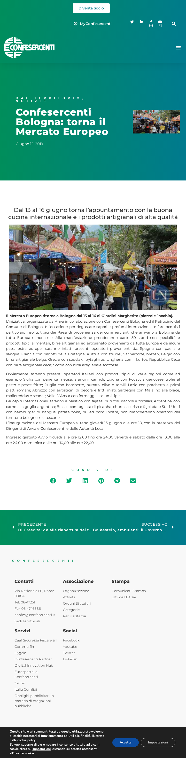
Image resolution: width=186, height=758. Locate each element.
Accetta (126, 742)
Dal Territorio (49, 98)
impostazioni (41, 749)
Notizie (32, 101)
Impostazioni (158, 742)
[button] (174, 24)
